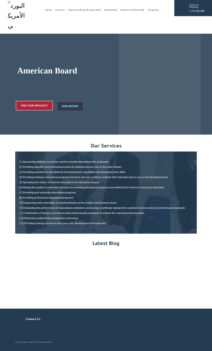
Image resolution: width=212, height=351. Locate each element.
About (48, 10)
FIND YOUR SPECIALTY (34, 105)
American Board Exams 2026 (84, 10)
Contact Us (33, 319)
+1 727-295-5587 (158, 276)
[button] (164, 10)
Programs (153, 10)
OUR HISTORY (70, 105)
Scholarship (110, 10)
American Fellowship (132, 10)
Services (60, 10)
